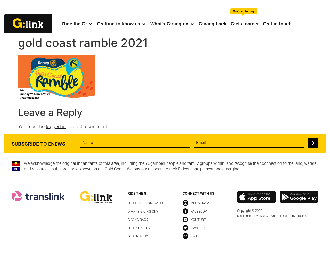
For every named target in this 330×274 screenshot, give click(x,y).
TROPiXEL (303, 216)
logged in (56, 126)
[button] (322, 7)
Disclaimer (244, 216)
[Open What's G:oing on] (192, 23)
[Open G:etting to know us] (144, 23)
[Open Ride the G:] (90, 23)
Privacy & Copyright (266, 216)
